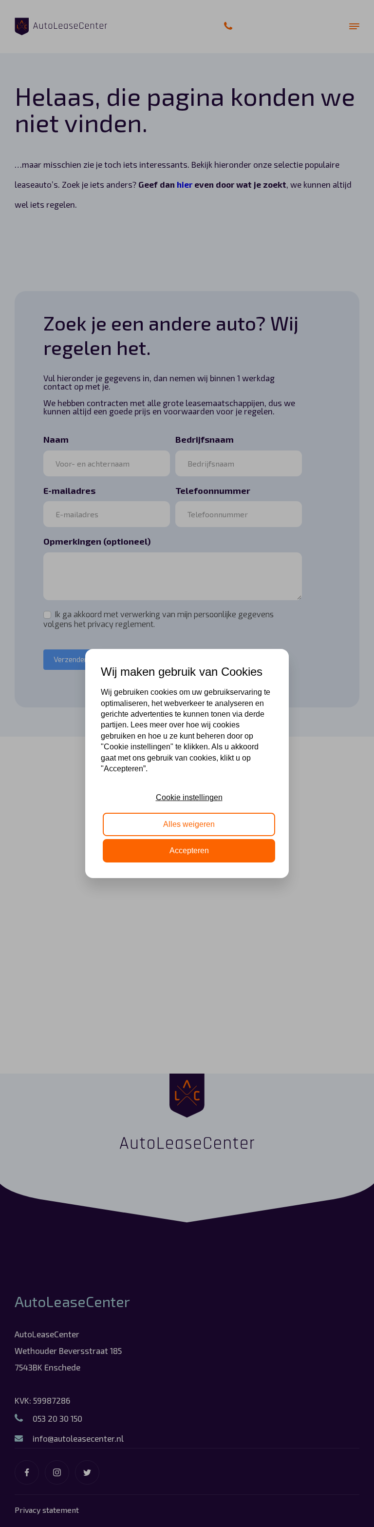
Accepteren (189, 850)
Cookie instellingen (189, 797)
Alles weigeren (189, 824)
